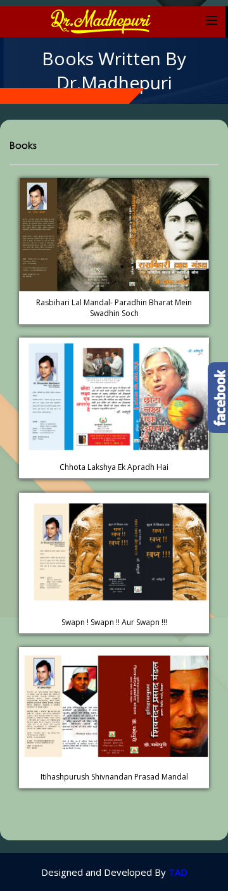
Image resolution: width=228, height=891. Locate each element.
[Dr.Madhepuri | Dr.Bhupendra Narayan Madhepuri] (100, 21)
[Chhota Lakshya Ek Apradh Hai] (114, 344)
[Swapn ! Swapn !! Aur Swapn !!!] (114, 499)
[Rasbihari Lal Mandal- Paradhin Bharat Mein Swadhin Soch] (114, 184)
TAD (177, 872)
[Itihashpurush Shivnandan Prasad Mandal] (114, 653)
